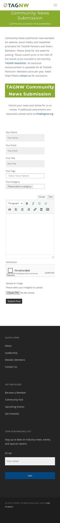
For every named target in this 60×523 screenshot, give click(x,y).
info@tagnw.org (44, 113)
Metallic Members (15, 359)
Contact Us (11, 366)
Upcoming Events (14, 406)
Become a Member (15, 392)
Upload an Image (14, 283)
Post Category (13, 182)
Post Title (10, 158)
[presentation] (15, 203)
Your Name (11, 132)
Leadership (11, 352)
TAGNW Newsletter (15, 63)
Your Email (11, 145)
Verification (11, 262)
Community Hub (14, 399)
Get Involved (12, 413)
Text (50, 197)
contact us (25, 75)
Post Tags (10, 171)
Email (9, 453)
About (8, 345)
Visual (42, 197)
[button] (15, 203)
